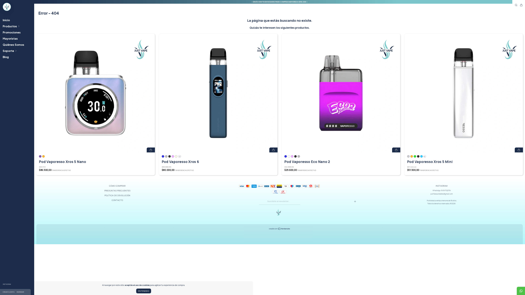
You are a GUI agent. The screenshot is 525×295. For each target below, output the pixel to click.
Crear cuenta (8, 292)
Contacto (117, 200)
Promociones (12, 32)
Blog (6, 57)
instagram (7, 284)
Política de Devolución (117, 195)
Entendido (143, 291)
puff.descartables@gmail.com (442, 194)
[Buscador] (516, 5)
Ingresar (20, 292)
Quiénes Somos (13, 44)
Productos (10, 26)
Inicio (6, 20)
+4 (424, 156)
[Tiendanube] (280, 229)
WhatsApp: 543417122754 (442, 190)
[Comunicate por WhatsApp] (521, 291)
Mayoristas (10, 38)
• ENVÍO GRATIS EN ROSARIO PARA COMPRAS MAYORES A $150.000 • (279, 2)
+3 (179, 156)
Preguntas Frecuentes (117, 190)
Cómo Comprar (117, 186)
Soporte (8, 50)
